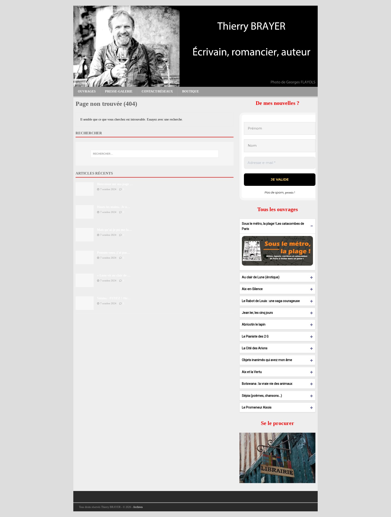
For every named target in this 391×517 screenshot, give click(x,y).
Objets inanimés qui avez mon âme (267, 360)
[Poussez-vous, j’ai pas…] (85, 261)
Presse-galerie (118, 91)
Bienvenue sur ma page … (115, 184)
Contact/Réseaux (157, 91)
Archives (138, 507)
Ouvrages (87, 91)
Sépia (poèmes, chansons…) (262, 395)
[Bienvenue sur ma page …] (85, 193)
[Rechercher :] (154, 154)
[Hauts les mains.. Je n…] (85, 215)
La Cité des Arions (254, 348)
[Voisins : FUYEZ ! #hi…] (85, 307)
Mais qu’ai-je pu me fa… (114, 229)
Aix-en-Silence (252, 289)
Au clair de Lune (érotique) (260, 277)
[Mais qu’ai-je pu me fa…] (85, 238)
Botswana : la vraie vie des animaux (267, 383)
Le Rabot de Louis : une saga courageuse (271, 301)
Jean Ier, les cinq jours (257, 312)
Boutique (190, 91)
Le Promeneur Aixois (257, 407)
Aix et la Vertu (252, 372)
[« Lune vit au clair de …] (85, 284)
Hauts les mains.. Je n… (113, 207)
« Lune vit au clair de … (114, 275)
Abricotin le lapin (253, 324)
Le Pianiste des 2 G (255, 336)
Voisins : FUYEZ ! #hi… (114, 298)
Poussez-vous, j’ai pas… (113, 252)
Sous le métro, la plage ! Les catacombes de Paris (273, 226)
